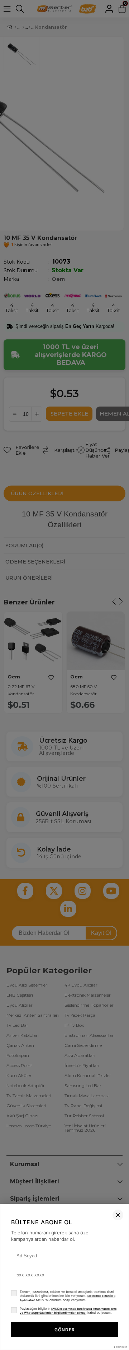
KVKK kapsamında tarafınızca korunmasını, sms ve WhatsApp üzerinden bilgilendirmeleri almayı (68, 1311)
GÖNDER (64, 1329)
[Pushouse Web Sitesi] (120, 1347)
